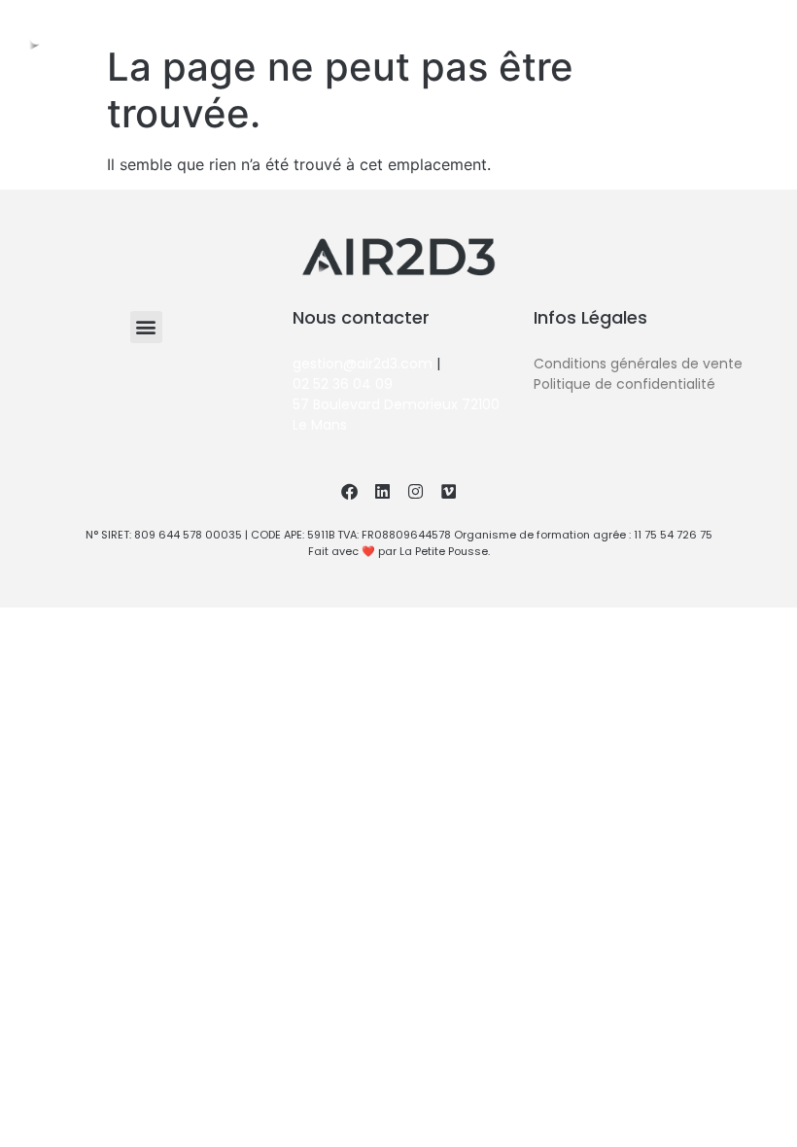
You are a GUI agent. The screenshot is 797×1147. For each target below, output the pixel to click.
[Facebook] (611, 24)
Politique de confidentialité (624, 384)
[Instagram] (648, 24)
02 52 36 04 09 (343, 384)
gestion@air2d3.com (363, 363)
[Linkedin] (685, 24)
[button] (758, 26)
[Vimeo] (448, 490)
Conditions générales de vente (638, 363)
